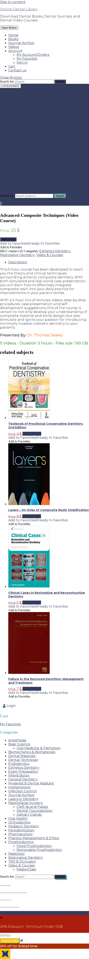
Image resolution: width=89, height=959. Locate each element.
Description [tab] (17, 262)
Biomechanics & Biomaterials (23, 98)
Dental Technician (15, 106)
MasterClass (26, 869)
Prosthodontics (12, 176)
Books (13, 39)
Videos (13, 47)
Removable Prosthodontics (39, 850)
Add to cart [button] (32, 434)
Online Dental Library (19, 9)
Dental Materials (13, 102)
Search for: (7, 195)
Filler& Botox (10, 121)
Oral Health (9, 153)
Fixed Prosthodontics (34, 846)
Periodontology (13, 164)
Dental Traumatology (35, 811)
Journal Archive (21, 43)
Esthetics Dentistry (15, 114)
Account (15, 51)
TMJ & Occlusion (14, 188)
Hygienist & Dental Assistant (23, 129)
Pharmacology (12, 168)
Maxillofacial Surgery (17, 149)
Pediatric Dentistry (15, 160)
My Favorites (27, 59)
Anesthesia (9, 90)
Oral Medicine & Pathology (39, 748)
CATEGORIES (10, 86)
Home (13, 35)
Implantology (11, 133)
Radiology (8, 180)
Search (60, 195)
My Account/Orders (33, 55)
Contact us (17, 70)
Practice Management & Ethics (25, 172)
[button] (30, 243)
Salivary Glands (29, 815)
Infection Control (14, 137)
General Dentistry (14, 125)
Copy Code (10, 941)
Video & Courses (13, 192)
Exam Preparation (15, 117)
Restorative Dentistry (17, 184)
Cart (11, 66)
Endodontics (10, 110)
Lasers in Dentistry (15, 145)
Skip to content (13, 2)
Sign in (22, 62)
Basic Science (11, 94)
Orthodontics (11, 157)
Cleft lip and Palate (32, 807)
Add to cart (8, 239)
